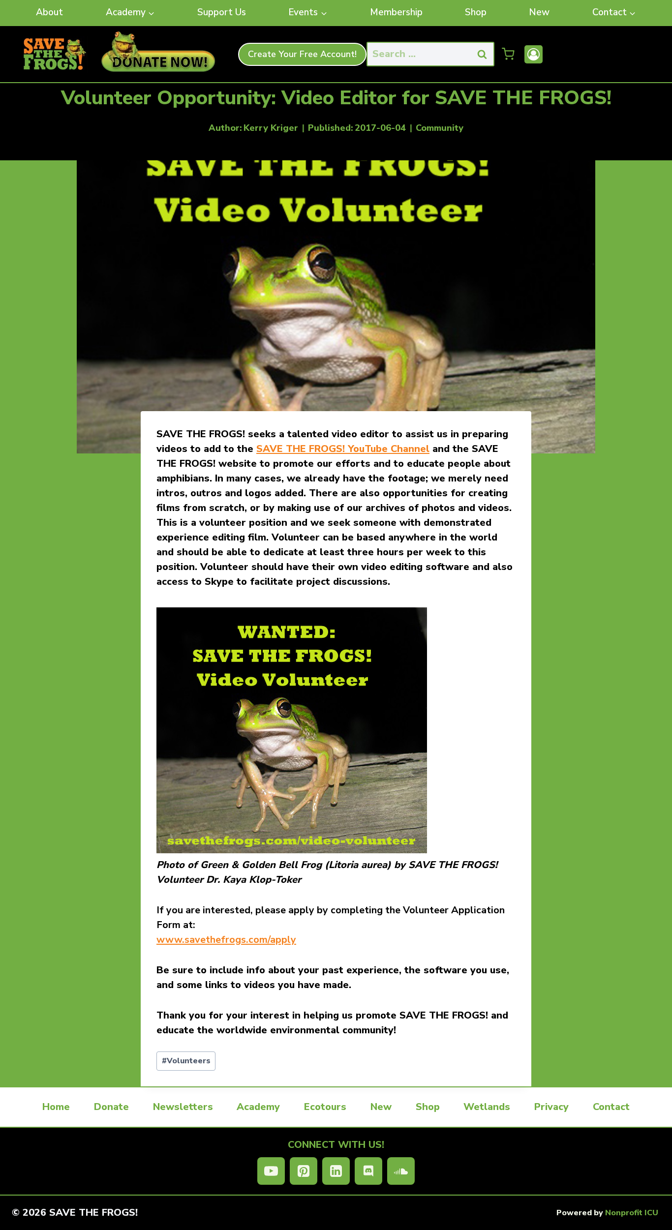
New (539, 12)
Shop (476, 12)
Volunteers (186, 1060)
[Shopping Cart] (508, 54)
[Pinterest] (303, 1171)
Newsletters (183, 1106)
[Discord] (368, 1171)
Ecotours (325, 1106)
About (49, 12)
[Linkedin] (336, 1171)
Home (56, 1106)
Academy (258, 1106)
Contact (611, 1106)
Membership (396, 12)
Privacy (551, 1106)
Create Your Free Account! (302, 54)
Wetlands (486, 1106)
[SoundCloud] (401, 1171)
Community (439, 128)
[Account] (533, 54)
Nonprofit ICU (631, 1212)
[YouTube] (271, 1171)
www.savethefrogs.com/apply (226, 939)
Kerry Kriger (271, 128)
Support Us (221, 12)
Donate (111, 1106)
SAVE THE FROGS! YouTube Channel (342, 448)
